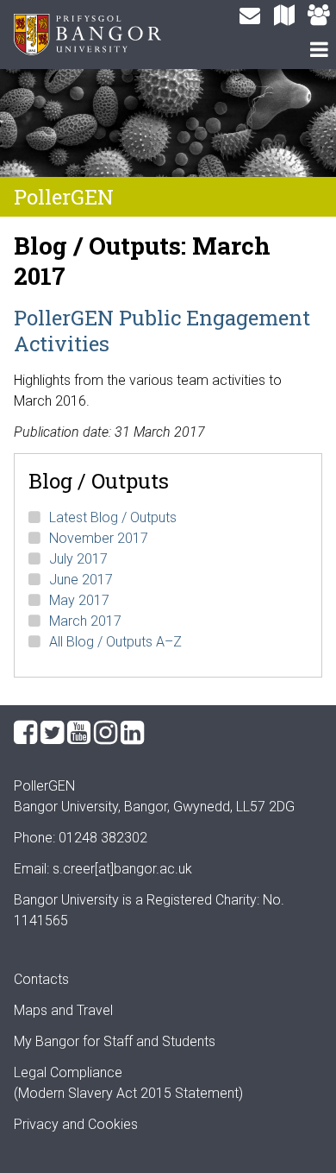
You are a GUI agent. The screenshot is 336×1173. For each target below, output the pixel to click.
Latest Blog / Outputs (113, 517)
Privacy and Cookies (76, 1124)
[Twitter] (52, 733)
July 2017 (78, 559)
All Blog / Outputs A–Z (115, 642)
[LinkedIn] (132, 733)
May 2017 (79, 600)
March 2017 (85, 621)
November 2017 (98, 538)
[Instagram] (105, 733)
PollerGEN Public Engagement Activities (162, 330)
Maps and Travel (63, 1010)
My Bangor (46, 1041)
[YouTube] (78, 733)
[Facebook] (25, 733)
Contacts (41, 979)
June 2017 (81, 579)
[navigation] (319, 52)
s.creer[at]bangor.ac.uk (122, 869)
